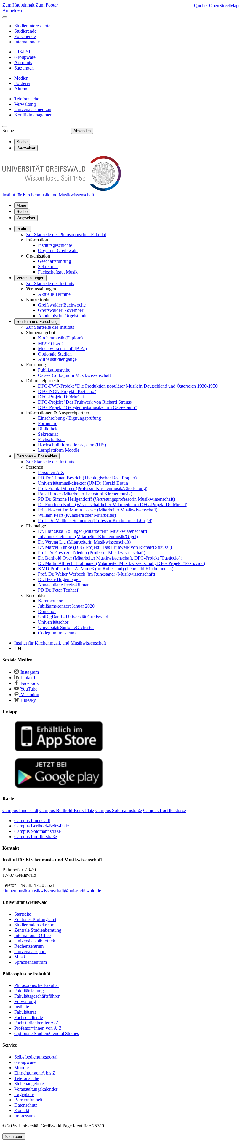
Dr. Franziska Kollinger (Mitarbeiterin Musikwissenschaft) (92, 531)
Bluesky (27, 700)
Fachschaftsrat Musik (58, 271)
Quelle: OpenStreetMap (216, 5)
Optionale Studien (55, 353)
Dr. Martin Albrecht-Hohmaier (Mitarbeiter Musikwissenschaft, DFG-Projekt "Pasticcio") (121, 563)
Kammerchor (50, 600)
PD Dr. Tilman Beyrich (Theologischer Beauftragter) (87, 477)
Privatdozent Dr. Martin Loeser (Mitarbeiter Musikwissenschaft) (97, 509)
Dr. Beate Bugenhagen (59, 579)
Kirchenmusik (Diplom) (60, 337)
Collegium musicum (57, 632)
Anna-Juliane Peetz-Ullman (63, 584)
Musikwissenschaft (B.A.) (62, 348)
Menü (21, 205)
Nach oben (14, 1136)
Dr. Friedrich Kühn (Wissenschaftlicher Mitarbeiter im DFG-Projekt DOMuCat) (112, 504)
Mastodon (29, 694)
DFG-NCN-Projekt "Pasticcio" (67, 391)
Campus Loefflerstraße (35, 836)
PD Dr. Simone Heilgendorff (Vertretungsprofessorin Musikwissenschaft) (106, 499)
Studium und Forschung (37, 321)
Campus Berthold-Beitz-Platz (41, 825)
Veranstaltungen (30, 278)
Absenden (82, 131)
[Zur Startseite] (61, 189)
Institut (22, 229)
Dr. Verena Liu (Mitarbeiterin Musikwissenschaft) (84, 541)
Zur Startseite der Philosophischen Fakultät (66, 234)
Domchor (47, 611)
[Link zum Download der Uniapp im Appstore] (58, 750)
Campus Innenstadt (32, 820)
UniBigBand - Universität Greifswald (73, 616)
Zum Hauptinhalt (19, 4)
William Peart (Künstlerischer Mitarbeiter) (77, 515)
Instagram (29, 672)
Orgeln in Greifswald (58, 250)
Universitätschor (53, 622)
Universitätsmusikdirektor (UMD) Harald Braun (83, 483)
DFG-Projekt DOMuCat (61, 396)
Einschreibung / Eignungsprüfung (69, 418)
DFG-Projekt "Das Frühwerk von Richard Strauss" (86, 402)
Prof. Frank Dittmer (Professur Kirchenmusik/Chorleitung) (92, 488)
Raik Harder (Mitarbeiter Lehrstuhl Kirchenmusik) (85, 493)
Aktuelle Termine (54, 294)
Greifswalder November (60, 310)
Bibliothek (47, 428)
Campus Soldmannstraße (37, 831)
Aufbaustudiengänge (57, 359)
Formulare (47, 423)
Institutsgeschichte (55, 245)
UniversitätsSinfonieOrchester (66, 627)
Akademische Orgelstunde (62, 315)
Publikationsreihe (54, 369)
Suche (8, 130)
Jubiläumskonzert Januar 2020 (66, 606)
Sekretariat (48, 266)
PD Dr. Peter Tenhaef (58, 590)
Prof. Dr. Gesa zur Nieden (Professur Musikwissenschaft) (91, 552)
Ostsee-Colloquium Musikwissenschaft (74, 375)
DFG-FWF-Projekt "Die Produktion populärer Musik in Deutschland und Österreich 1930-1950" (129, 385)
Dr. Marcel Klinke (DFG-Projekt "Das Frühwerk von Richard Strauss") (105, 547)
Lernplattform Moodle (58, 450)
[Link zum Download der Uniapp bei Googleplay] (58, 786)
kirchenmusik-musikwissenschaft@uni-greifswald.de (51, 890)
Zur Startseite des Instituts (50, 283)
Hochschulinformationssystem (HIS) (72, 444)
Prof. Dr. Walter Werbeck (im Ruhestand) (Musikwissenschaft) (96, 573)
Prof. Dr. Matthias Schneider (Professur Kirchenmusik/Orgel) (95, 520)
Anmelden (12, 10)
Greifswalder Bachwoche (62, 304)
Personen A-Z (51, 472)
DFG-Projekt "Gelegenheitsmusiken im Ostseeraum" (87, 407)
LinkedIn (28, 677)
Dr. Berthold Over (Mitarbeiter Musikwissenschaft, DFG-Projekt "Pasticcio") (110, 557)
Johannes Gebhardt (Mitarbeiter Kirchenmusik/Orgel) (88, 536)
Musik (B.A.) (50, 343)
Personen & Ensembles (37, 456)
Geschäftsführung (54, 261)
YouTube (28, 688)
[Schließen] (4, 17)
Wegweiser (26, 218)
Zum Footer (47, 4)
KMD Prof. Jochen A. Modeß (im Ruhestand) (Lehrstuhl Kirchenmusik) (105, 568)
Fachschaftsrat (51, 439)
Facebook (29, 683)
